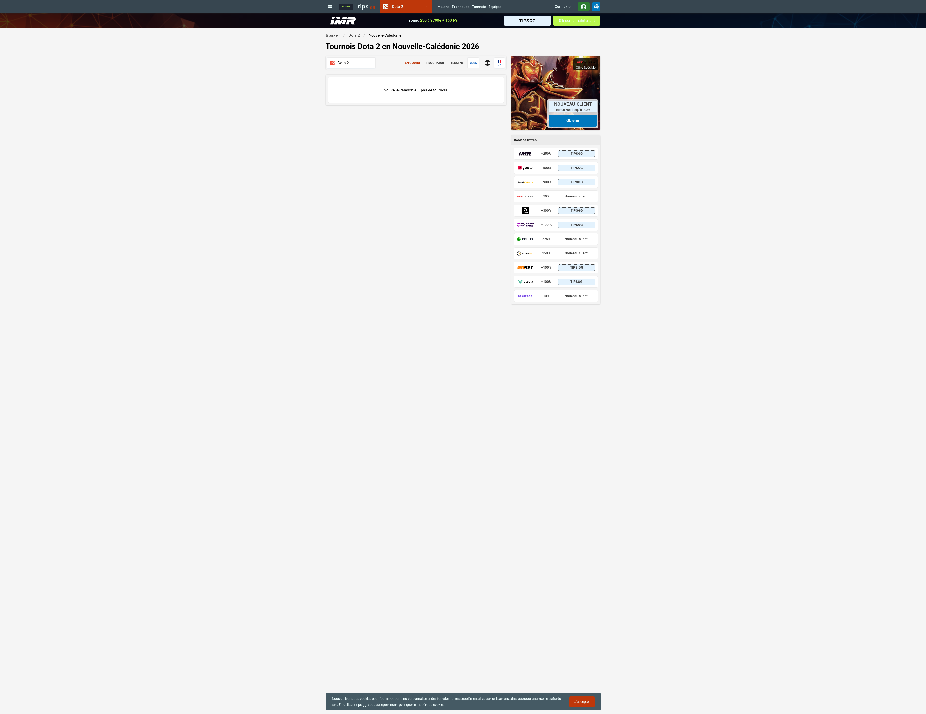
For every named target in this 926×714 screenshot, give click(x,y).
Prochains (435, 63)
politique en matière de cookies (421, 705)
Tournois (479, 7)
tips (366, 6)
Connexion (564, 6)
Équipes (495, 7)
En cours (412, 63)
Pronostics (461, 7)
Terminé (456, 63)
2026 (473, 63)
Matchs (443, 7)
